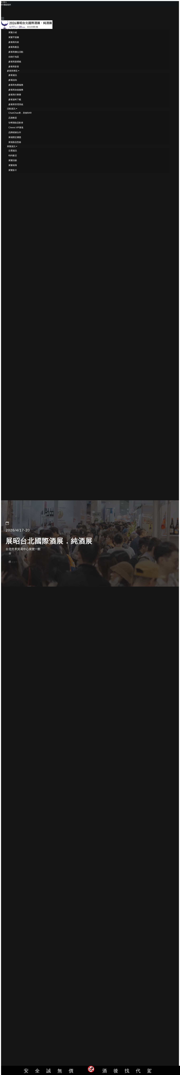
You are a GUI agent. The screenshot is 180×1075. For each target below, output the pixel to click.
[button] (13, 28)
